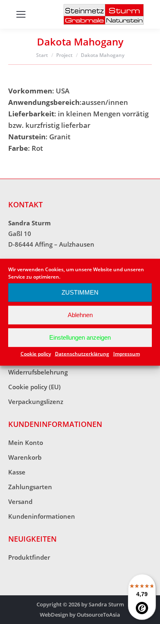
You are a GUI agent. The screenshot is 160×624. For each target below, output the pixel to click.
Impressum (126, 353)
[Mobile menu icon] (21, 14)
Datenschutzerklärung (82, 353)
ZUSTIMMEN (80, 292)
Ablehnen (80, 314)
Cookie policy (36, 353)
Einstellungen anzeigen (80, 337)
